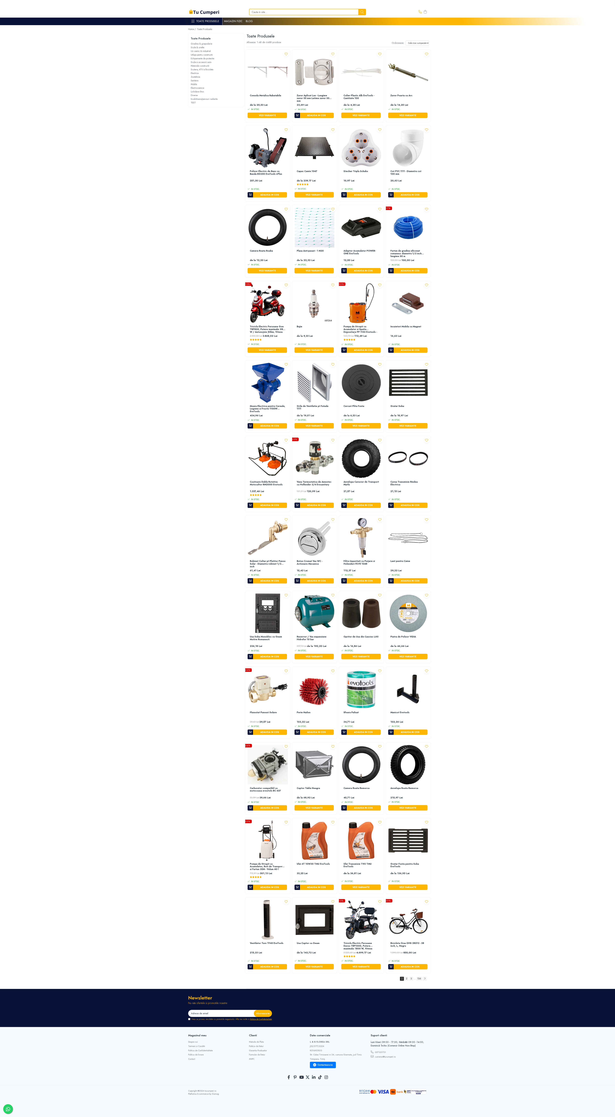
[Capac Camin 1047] (315, 148)
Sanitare (194, 80)
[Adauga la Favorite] (286, 54)
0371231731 (380, 1052)
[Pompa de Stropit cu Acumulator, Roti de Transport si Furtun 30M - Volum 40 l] (268, 840)
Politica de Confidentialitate (261, 1019)
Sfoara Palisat (351, 712)
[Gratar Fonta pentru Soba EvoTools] (408, 840)
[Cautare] (362, 12)
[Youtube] (301, 1077)
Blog (249, 21)
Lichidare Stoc (197, 91)
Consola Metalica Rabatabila (265, 95)
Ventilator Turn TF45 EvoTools (266, 943)
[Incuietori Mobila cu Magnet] (408, 303)
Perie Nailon (303, 712)
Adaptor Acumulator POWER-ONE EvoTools (360, 252)
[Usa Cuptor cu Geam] (315, 920)
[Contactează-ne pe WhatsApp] (8, 1109)
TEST (193, 102)
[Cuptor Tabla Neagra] (315, 765)
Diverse (194, 95)
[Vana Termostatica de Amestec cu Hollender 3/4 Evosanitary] (315, 458)
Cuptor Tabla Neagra (308, 788)
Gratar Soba (397, 406)
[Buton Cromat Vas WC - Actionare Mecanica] (315, 538)
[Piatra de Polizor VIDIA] (408, 613)
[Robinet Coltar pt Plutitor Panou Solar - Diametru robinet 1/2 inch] (268, 538)
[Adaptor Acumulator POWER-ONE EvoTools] (361, 227)
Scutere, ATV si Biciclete (202, 69)
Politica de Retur (256, 1046)
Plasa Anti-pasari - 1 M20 (310, 250)
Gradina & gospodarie (201, 43)
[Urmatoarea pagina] (425, 979)
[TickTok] (320, 1077)
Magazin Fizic (233, 21)
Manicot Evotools (399, 712)
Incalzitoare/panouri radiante (204, 99)
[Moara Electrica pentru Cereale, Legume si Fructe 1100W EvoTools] (268, 383)
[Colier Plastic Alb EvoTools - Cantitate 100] (361, 72)
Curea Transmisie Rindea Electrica (404, 483)
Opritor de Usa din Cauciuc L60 (361, 636)
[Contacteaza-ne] (420, 12)
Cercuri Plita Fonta (354, 406)
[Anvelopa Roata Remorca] (408, 765)
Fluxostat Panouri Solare (263, 712)
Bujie (299, 326)
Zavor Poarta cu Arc (401, 95)
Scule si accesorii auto (201, 62)
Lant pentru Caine (400, 561)
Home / (192, 29)
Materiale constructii (200, 65)
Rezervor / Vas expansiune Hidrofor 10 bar (311, 638)
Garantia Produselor (258, 1050)
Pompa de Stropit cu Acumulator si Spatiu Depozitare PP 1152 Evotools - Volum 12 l (360, 329)
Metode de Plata (256, 1041)
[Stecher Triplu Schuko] (361, 148)
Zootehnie (195, 76)
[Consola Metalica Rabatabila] (268, 72)
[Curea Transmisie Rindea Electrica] (408, 458)
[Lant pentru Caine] (408, 538)
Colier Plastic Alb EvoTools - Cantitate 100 (359, 97)
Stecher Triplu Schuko (356, 171)
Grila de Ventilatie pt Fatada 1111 (312, 407)
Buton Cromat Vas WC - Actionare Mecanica (309, 562)
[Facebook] (289, 1077)
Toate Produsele (207, 21)
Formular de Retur (257, 1054)
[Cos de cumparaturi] (425, 12)
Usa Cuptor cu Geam (308, 943)
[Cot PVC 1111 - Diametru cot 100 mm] (408, 148)
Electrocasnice (197, 88)
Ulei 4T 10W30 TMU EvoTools (313, 864)
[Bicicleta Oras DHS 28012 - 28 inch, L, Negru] (408, 920)
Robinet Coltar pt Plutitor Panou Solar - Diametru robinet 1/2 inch (267, 564)
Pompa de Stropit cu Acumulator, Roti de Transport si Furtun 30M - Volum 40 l (266, 867)
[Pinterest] (295, 1077)
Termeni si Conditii (196, 1046)
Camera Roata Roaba (261, 250)
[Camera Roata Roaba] (268, 227)
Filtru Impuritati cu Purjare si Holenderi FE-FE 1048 (359, 562)
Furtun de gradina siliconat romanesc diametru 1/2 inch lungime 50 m (406, 253)
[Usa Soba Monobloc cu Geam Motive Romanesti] (268, 613)
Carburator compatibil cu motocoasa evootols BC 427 (265, 789)
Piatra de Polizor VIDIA (403, 636)
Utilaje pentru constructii (202, 54)
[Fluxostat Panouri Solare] (268, 689)
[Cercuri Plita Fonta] (361, 383)
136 (419, 978)
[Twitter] (307, 1077)
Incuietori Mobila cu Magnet (405, 326)
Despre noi (193, 1041)
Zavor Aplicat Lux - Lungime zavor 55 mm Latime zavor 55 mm (313, 98)
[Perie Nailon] (315, 689)
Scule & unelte (197, 47)
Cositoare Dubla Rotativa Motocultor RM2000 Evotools (266, 483)
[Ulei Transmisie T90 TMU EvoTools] (361, 840)
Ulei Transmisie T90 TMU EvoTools (358, 865)
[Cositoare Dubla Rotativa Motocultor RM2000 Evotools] (268, 458)
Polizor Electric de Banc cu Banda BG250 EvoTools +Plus (266, 172)
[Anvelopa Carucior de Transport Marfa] (361, 458)
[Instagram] (326, 1077)
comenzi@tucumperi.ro (385, 1056)
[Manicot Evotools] (408, 689)
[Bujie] (315, 303)
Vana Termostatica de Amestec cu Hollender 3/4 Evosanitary (314, 483)
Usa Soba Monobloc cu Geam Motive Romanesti (266, 638)
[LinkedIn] (314, 1077)
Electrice (195, 73)
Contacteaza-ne (325, 1065)
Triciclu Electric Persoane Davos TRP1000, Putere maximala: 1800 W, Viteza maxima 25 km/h (358, 946)
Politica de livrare (196, 1054)
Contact (191, 1059)
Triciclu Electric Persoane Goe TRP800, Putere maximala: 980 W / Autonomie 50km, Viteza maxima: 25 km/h (267, 329)
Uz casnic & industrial (201, 51)
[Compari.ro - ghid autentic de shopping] (307, 1109)
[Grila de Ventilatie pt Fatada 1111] (315, 383)
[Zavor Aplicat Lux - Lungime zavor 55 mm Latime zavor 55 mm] (315, 72)
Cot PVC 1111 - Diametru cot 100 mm (405, 172)
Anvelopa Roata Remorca (404, 788)
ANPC (251, 1059)
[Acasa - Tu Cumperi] (204, 12)
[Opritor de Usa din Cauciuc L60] (361, 613)
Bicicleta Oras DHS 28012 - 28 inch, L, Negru (407, 944)
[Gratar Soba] (408, 383)
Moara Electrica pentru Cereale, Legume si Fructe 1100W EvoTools (267, 409)
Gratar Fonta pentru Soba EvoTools (404, 865)
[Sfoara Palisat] (361, 689)
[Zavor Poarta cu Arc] (408, 72)
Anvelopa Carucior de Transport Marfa (361, 483)
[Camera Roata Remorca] (361, 765)
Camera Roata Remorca (356, 788)
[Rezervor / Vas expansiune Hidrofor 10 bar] (315, 613)
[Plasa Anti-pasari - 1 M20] (315, 227)
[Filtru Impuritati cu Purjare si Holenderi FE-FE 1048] (361, 538)
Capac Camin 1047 (307, 171)
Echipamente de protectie (202, 58)
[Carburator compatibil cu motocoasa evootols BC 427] (268, 765)
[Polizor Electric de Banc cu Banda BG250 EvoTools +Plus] (268, 148)
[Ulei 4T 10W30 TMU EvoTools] (315, 840)
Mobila (194, 84)
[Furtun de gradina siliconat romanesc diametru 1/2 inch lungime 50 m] (408, 227)
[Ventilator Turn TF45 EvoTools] (268, 920)
